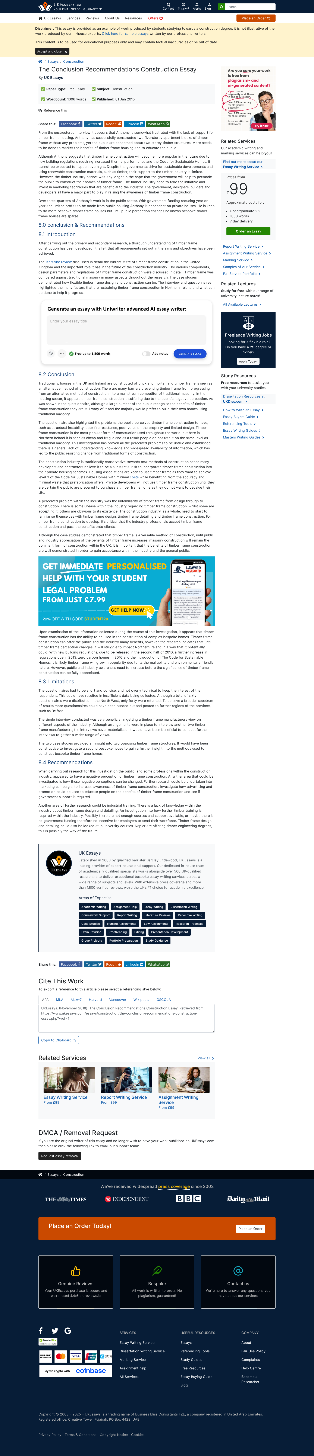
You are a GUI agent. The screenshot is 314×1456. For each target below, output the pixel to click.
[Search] (221, 6)
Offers (153, 18)
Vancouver (117, 999)
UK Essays (52, 18)
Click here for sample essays (125, 33)
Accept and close (49, 51)
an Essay (248, 231)
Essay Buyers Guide (239, 417)
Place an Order (254, 18)
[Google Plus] (68, 1330)
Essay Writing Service (137, 1342)
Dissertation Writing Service (142, 1351)
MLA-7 (76, 999)
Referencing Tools (238, 423)
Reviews (92, 18)
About (246, 1342)
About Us (112, 18)
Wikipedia (141, 999)
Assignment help (133, 1368)
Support (183, 8)
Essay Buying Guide (196, 1377)
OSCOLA (164, 999)
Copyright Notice (114, 1435)
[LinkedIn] (55, 1330)
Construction (73, 61)
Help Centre (251, 1368)
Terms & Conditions (80, 1435)
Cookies (137, 1435)
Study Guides (191, 1359)
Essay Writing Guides (240, 430)
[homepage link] (40, 61)
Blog (184, 1385)
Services (73, 18)
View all (204, 1058)
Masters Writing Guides (242, 437)
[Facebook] (42, 1330)
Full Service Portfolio (240, 273)
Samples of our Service (242, 267)
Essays (53, 61)
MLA (59, 999)
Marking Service (236, 260)
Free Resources (192, 1368)
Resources (133, 18)
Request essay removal (60, 1156)
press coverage (174, 1186)
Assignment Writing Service (245, 253)
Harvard (95, 999)
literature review (58, 262)
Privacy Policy (49, 1435)
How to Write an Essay (242, 410)
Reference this (55, 110)
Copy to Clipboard (57, 1040)
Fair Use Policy (253, 1351)
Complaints (250, 1359)
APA (45, 999)
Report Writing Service (242, 246)
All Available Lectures (241, 304)
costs (134, 477)
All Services (129, 1377)
